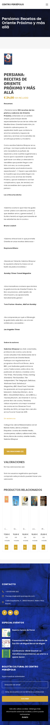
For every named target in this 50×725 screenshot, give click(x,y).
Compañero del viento (6, 529)
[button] (8, 56)
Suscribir (25, 699)
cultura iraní (27, 433)
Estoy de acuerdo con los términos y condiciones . (25, 692)
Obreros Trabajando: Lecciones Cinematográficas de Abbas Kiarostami (25, 529)
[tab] (15, 451)
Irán (34, 433)
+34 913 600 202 (12, 591)
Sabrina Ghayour (11, 439)
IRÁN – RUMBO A (43, 529)
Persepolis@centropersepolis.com (20, 596)
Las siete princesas (34, 529)
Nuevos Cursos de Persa (23, 630)
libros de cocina (16, 436)
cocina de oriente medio (22, 430)
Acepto (25, 717)
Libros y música (22, 427)
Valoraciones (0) (15, 451)
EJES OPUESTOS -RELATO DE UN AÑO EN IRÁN (16, 529)
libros (6, 436)
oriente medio (29, 436)
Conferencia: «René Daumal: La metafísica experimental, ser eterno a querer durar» (30, 653)
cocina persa (9, 433)
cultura (19, 433)
